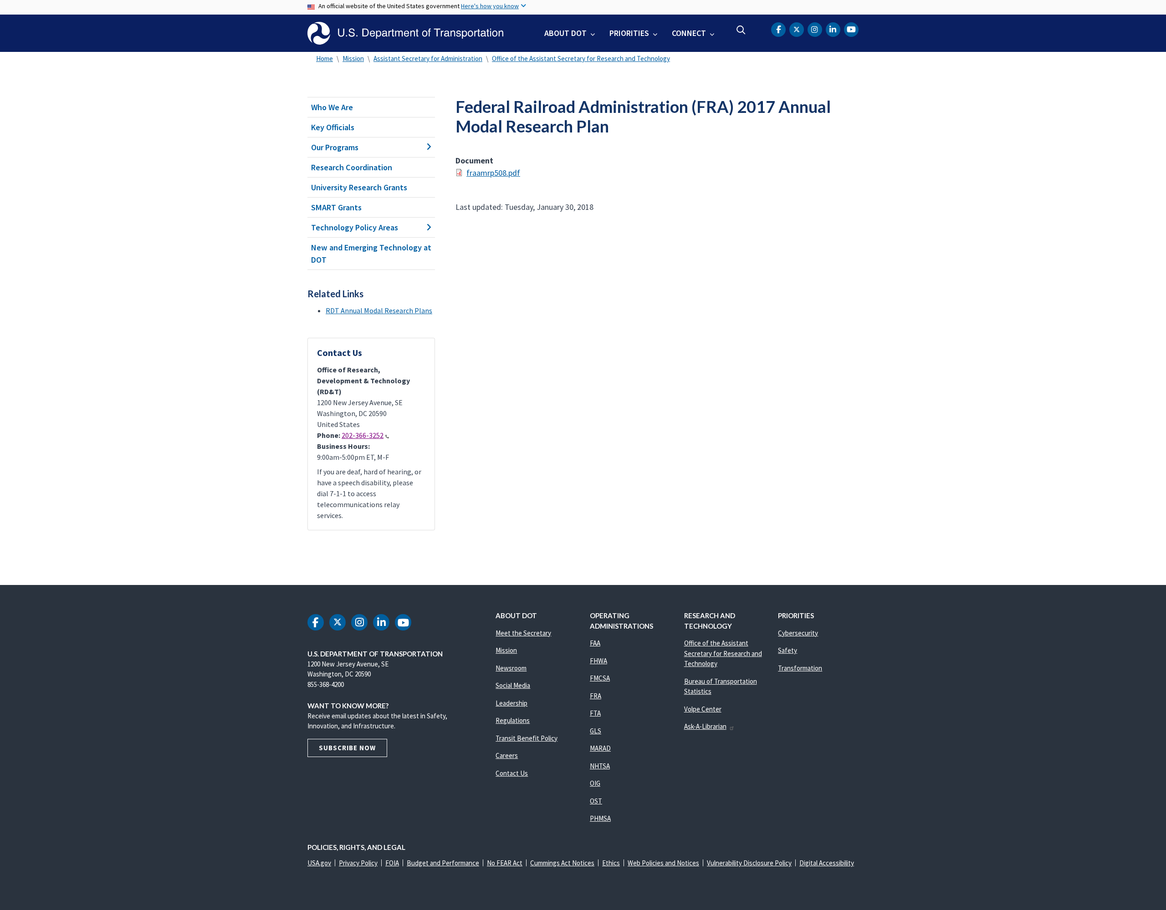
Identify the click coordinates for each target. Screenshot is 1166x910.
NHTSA (600, 766)
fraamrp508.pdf (493, 173)
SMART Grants (336, 207)
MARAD (600, 748)
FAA (595, 643)
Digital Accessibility (826, 863)
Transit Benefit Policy (526, 738)
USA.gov (319, 863)
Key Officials (332, 127)
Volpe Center (702, 709)
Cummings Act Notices (562, 863)
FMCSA (600, 678)
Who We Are (332, 107)
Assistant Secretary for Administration (427, 58)
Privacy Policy (358, 863)
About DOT (565, 33)
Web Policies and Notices (663, 863)
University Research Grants (359, 187)
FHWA (598, 660)
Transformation (800, 668)
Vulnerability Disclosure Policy (749, 863)
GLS (595, 731)
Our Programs (334, 147)
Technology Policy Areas (354, 227)
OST (596, 801)
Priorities (629, 33)
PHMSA (600, 818)
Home (324, 58)
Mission (353, 58)
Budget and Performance (443, 863)
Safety (787, 650)
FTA (595, 713)
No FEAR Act (504, 863)
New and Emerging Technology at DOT (371, 253)
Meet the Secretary (523, 633)
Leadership (511, 703)
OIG (595, 783)
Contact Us (512, 773)
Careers (507, 755)
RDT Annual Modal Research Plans (379, 310)
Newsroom (511, 668)
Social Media (513, 685)
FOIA (392, 863)
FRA (595, 695)
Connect (689, 33)
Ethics (611, 863)
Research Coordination (351, 167)
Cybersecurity (798, 633)
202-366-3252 (363, 435)
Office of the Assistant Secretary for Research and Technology (581, 58)
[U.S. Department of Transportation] (405, 33)
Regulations (513, 720)
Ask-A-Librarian (705, 726)
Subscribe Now (347, 747)
